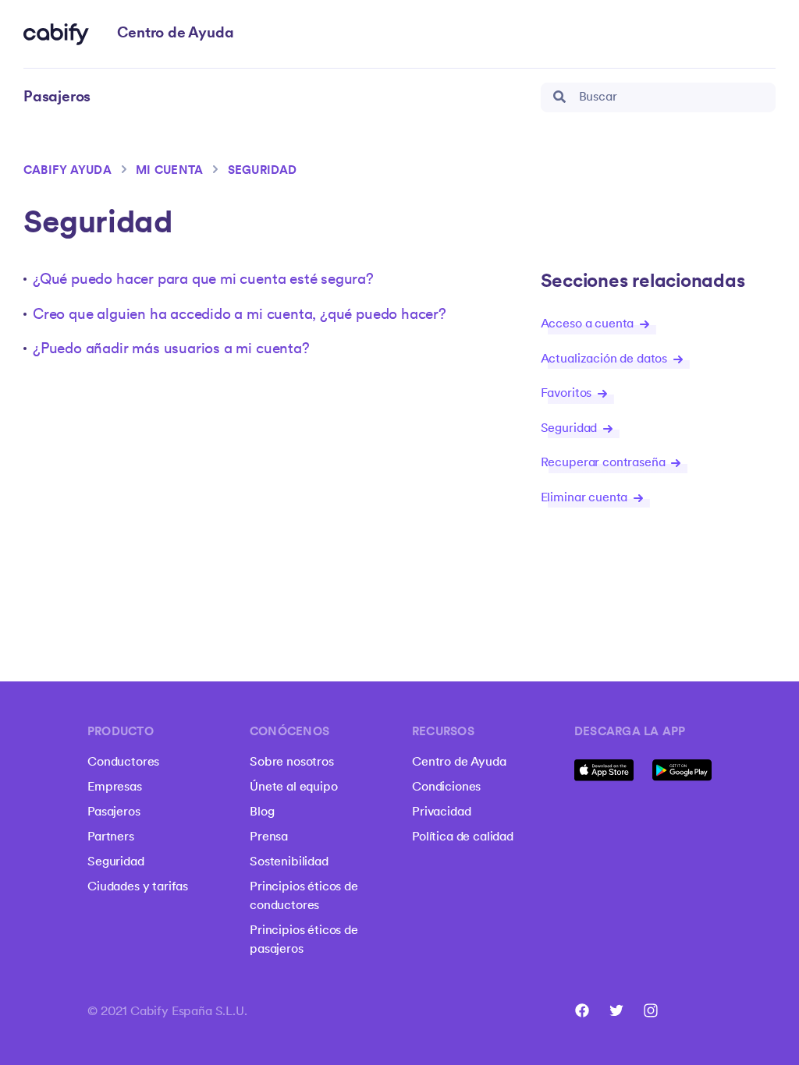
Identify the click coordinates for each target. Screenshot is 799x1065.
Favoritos (568, 393)
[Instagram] (651, 1010)
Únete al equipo (294, 787)
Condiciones (446, 787)
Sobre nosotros (292, 762)
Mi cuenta (169, 171)
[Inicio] (56, 34)
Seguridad (262, 171)
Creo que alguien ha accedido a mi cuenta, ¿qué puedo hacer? (239, 315)
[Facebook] (582, 1010)
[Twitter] (616, 1010)
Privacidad (441, 812)
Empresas (114, 787)
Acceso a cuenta (589, 324)
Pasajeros (113, 812)
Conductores (123, 762)
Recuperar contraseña (605, 463)
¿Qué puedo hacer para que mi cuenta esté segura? (203, 280)
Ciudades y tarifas (137, 887)
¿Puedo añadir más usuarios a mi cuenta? (171, 349)
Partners (110, 837)
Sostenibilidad (289, 862)
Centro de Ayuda (459, 762)
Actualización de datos (605, 359)
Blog (262, 812)
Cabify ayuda (67, 171)
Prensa (269, 837)
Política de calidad (462, 837)
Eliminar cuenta (585, 498)
